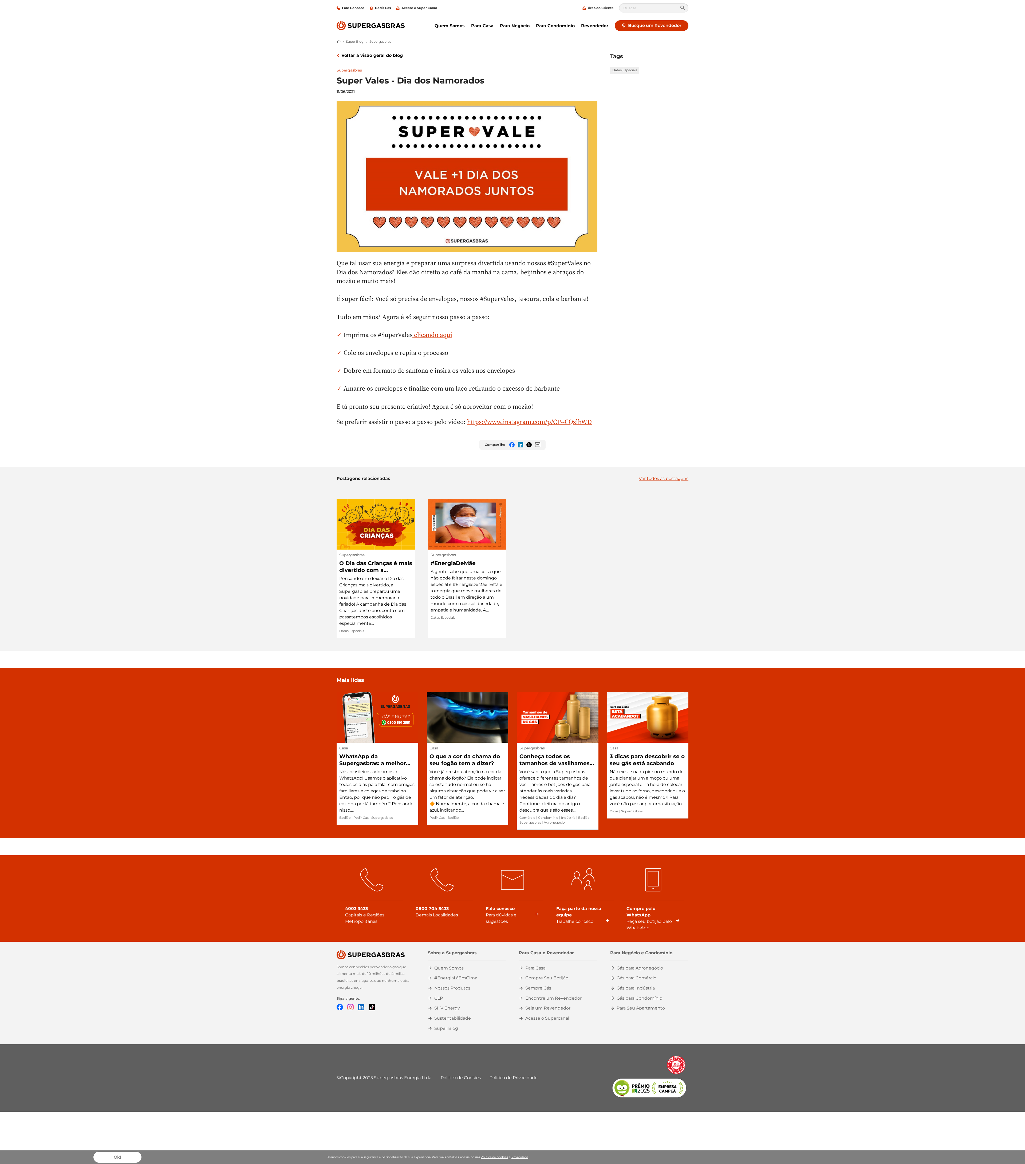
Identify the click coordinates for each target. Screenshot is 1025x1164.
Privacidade (519, 1157)
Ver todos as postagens (663, 478)
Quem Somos (450, 25)
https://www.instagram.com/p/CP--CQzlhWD (529, 421)
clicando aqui (432, 334)
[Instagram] (350, 1006)
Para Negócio (515, 25)
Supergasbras (349, 70)
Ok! (117, 1157)
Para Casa (482, 25)
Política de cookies (494, 1157)
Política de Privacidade (514, 1077)
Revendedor (594, 25)
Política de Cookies (461, 1077)
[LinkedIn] (361, 1006)
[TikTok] (372, 1006)
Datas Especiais (624, 70)
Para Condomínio (555, 25)
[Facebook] (340, 1006)
